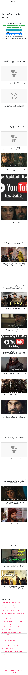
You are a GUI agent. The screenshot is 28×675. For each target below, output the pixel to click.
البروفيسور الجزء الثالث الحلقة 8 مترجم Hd (11, 618)
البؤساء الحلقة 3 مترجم (7, 624)
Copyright (14, 672)
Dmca (6, 670)
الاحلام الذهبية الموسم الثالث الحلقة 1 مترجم (14, 36)
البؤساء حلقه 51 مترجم (7, 637)
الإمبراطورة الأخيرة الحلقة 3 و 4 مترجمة (14, 34)
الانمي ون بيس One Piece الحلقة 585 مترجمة (11, 635)
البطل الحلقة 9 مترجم (6, 629)
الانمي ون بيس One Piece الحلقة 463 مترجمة (11, 632)
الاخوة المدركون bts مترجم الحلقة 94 (14, 32)
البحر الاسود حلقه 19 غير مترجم (8, 640)
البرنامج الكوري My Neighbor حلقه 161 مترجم (12, 621)
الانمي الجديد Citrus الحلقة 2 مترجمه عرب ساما (12, 651)
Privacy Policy (19, 670)
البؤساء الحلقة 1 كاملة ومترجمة (8, 605)
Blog (13, 1)
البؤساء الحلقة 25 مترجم (7, 643)
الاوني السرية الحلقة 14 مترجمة (8, 607)
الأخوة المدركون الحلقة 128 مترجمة (14, 23)
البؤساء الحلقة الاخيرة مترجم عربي (9, 654)
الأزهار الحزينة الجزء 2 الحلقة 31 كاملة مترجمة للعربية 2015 (14, 38)
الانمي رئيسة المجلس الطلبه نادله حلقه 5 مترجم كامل (13, 610)
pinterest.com (9, 596)
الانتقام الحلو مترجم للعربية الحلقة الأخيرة (10, 626)
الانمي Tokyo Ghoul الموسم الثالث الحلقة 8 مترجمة (13, 645)
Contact (12, 670)
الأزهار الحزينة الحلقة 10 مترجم (14, 27)
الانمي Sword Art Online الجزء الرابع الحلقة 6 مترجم (13, 613)
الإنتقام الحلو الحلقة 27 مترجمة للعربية (14, 30)
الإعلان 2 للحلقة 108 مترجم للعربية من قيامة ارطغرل (14, 25)
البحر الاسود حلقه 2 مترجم (7, 648)
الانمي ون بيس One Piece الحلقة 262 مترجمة (11, 616)
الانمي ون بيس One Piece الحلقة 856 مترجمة (11, 602)
